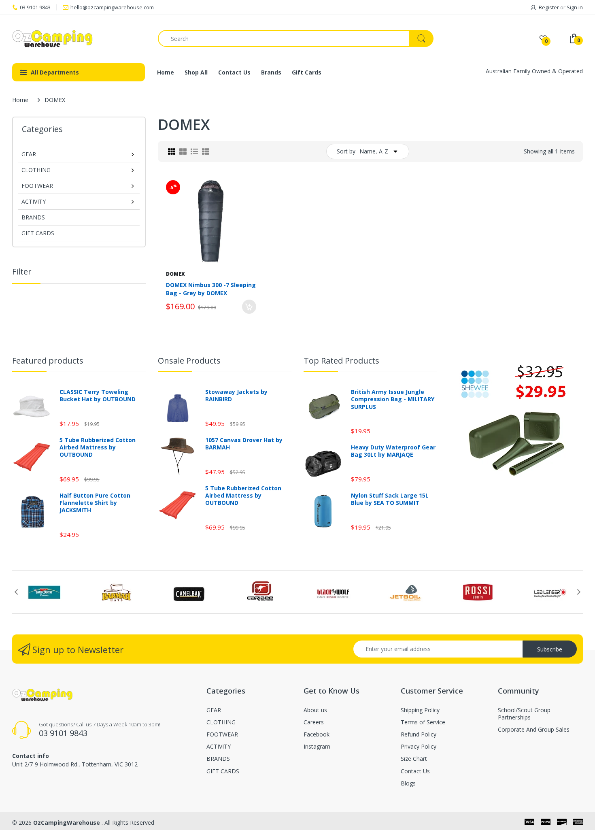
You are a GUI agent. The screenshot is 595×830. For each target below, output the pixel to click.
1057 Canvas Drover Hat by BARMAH (244, 443)
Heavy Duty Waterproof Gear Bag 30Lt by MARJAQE (393, 451)
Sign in (575, 7)
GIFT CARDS (37, 233)
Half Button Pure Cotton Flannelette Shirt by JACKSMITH (95, 503)
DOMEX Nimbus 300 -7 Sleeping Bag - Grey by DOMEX (211, 289)
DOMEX (175, 273)
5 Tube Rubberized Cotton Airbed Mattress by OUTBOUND (98, 447)
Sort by (346, 151)
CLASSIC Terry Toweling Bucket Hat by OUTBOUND (98, 395)
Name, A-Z (373, 151)
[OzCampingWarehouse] (79, 38)
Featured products (47, 360)
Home (20, 100)
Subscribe (549, 649)
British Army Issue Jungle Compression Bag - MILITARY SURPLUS (392, 399)
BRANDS (33, 217)
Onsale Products (189, 360)
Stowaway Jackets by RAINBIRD (236, 395)
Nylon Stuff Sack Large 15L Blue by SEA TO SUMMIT (390, 499)
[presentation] (16, 592)
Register (549, 7)
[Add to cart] (249, 307)
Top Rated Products (341, 360)
